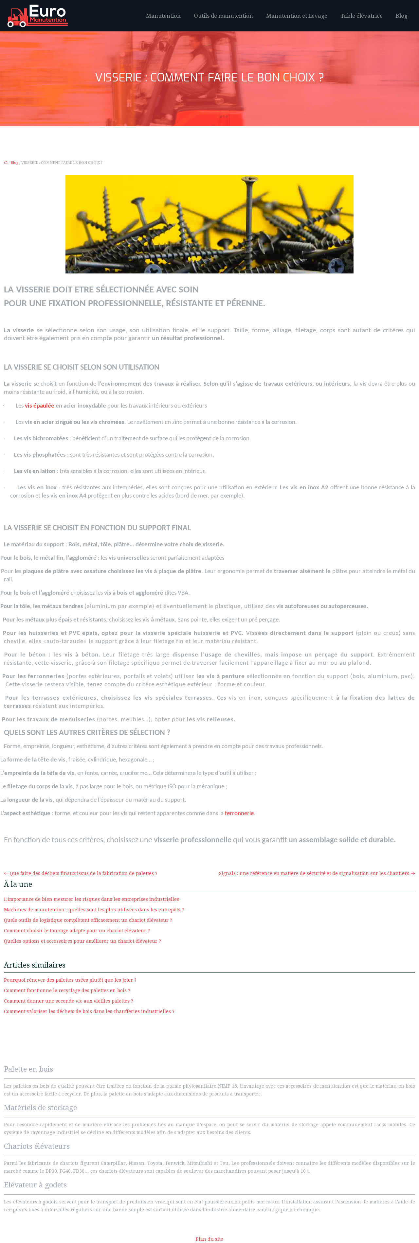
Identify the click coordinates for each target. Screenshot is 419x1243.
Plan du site (209, 1239)
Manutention (163, 15)
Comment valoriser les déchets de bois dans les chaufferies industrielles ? (89, 1011)
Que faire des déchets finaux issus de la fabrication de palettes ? (83, 873)
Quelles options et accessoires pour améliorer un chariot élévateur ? (82, 941)
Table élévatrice (361, 15)
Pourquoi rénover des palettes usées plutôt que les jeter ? (70, 980)
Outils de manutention (223, 15)
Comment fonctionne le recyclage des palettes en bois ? (67, 990)
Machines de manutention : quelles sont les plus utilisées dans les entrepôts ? (94, 909)
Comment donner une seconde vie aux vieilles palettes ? (68, 1001)
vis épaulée (39, 406)
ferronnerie (239, 814)
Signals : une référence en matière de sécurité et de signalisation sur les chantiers (314, 873)
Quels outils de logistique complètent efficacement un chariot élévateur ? (88, 920)
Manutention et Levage (296, 15)
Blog (402, 15)
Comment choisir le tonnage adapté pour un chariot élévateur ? (77, 930)
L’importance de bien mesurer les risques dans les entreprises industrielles (91, 899)
